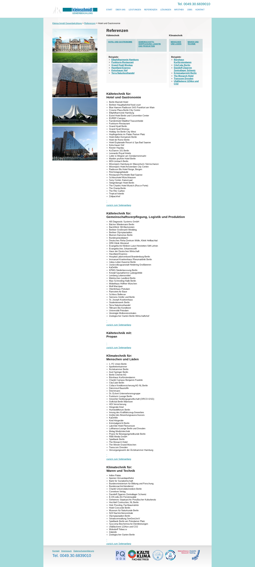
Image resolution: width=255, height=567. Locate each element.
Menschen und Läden (176, 43)
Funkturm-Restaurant (122, 62)
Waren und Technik (193, 43)
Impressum (66, 551)
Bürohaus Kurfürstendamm (182, 60)
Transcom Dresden (183, 78)
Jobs (189, 10)
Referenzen (150, 10)
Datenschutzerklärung (83, 551)
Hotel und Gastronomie (120, 42)
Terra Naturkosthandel (122, 73)
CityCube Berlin (182, 65)
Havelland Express (121, 67)
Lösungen (165, 10)
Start (109, 10)
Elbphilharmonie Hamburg (125, 59)
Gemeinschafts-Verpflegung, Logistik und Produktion (149, 44)
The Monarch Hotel (183, 76)
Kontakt (200, 10)
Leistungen (135, 10)
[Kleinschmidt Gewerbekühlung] (74, 13)
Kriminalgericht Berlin (185, 73)
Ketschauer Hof (119, 70)
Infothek (179, 10)
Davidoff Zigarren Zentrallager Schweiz (185, 69)
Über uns (120, 10)
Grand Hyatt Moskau (122, 65)
